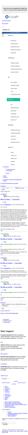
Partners (7, 390)
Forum (6, 398)
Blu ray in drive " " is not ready (10, 199)
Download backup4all (6, 183)
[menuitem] (10, 169)
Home (6, 386)
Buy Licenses (8, 395)
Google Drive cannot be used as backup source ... (16, 404)
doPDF (8, 382)
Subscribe (5, 424)
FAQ (2, 342)
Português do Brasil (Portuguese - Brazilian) (18, 413)
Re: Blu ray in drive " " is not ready (11, 239)
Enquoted (14, 383)
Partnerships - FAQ (9, 405)
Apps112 (24, 382)
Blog (6, 399)
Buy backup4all (14, 183)
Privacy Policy (20, 431)
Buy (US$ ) (6, 12)
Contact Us (7, 389)
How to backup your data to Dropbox (13, 403)
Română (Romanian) (12, 414)
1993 (8, 234)
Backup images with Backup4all (12, 401)
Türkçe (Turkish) (11, 415)
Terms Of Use (13, 431)
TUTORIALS (4, 363)
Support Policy (5, 431)
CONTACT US (4, 375)
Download (7, 394)
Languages (7, 391)
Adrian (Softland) (5, 233)
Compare (7, 396)
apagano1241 (4, 194)
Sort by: (13, 304)
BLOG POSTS (4, 353)
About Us (7, 387)
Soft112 (19, 382)
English (9, 412)
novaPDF (4, 382)
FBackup (16, 381)
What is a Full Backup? (10, 407)
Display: (4, 304)
